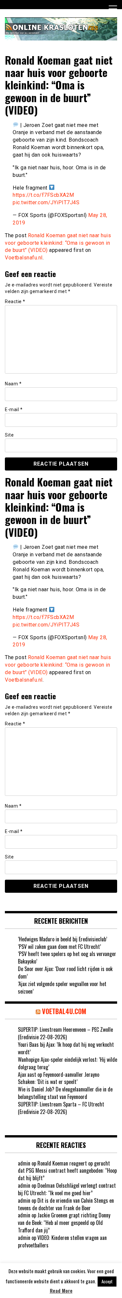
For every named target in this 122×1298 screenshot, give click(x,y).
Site (9, 435)
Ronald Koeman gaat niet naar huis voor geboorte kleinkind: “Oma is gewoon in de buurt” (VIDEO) (58, 243)
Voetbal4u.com (64, 1011)
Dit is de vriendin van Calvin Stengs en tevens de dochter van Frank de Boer (66, 1204)
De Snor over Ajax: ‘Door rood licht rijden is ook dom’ (65, 972)
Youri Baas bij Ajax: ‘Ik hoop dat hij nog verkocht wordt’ (66, 1048)
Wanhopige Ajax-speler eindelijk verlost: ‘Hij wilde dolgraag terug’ (67, 1063)
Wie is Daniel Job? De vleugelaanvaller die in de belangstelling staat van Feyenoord (65, 1093)
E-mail (13, 409)
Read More (61, 1290)
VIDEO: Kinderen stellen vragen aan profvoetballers (62, 1241)
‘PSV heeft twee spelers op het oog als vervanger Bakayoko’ (67, 957)
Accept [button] (107, 1281)
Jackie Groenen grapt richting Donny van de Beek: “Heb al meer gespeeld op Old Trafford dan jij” (64, 1222)
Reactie (15, 301)
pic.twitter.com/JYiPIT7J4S (46, 202)
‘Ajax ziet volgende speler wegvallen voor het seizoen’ (62, 987)
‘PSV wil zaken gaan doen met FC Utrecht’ (59, 946)
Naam (13, 383)
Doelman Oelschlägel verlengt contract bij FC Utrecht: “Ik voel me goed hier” (67, 1189)
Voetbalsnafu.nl (24, 258)
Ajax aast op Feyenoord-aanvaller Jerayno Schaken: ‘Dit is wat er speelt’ (58, 1078)
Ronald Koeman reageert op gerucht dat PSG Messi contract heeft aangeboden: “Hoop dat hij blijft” (67, 1170)
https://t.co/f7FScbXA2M (43, 195)
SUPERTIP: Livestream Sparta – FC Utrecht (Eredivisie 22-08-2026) (61, 1108)
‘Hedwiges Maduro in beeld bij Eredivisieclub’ (62, 939)
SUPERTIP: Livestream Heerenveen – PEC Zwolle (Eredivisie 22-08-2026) (65, 1033)
